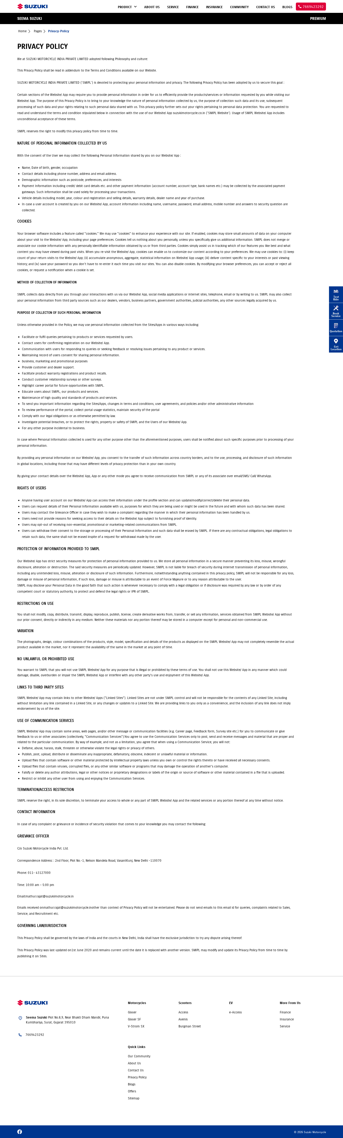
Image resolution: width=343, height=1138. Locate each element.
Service (285, 1026)
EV (231, 1003)
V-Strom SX (136, 1026)
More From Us (290, 1003)
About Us (134, 1063)
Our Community (139, 1056)
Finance (285, 1012)
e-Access (235, 1012)
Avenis (183, 1019)
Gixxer (132, 1012)
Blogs (131, 1084)
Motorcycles (137, 1003)
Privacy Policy (137, 1077)
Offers (132, 1091)
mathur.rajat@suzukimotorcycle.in (67, 907)
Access (183, 1012)
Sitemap (133, 1098)
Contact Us (136, 1070)
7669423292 (34, 1035)
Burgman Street (189, 1026)
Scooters (185, 1003)
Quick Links (136, 1047)
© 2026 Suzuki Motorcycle (310, 1132)
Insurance (287, 1019)
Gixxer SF (134, 1019)
